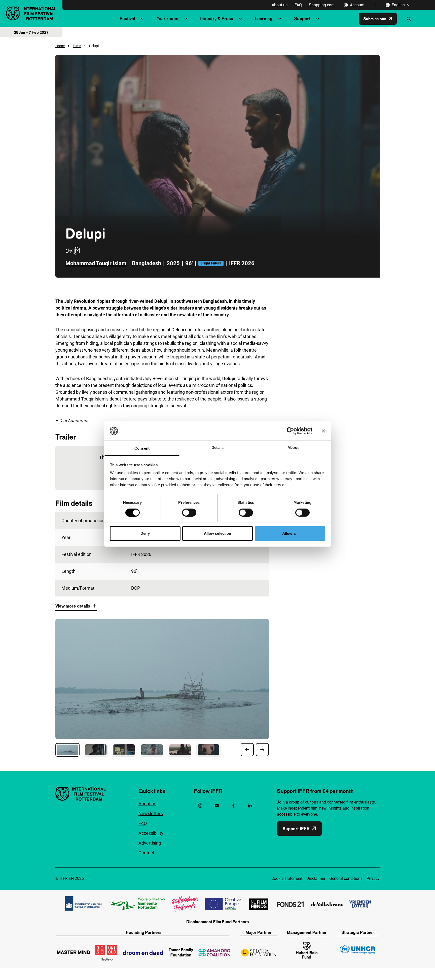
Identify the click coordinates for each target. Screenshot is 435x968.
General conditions (345, 878)
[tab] (67, 750)
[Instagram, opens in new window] (200, 805)
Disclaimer (315, 878)
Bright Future (211, 263)
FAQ (298, 5)
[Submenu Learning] (279, 18)
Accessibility (150, 833)
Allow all (290, 533)
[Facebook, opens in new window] (233, 805)
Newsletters (150, 813)
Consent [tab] (142, 448)
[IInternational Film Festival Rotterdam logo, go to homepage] (31, 13)
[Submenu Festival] (142, 18)
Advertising (149, 843)
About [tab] (293, 447)
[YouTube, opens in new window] (216, 805)
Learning (263, 18)
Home (60, 46)
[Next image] (262, 749)
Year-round (167, 18)
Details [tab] (217, 447)
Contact (146, 852)
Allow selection (217, 533)
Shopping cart (321, 5)
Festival (127, 18)
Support (302, 18)
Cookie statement (286, 878)
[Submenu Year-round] (185, 18)
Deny (145, 533)
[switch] (189, 513)
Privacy (373, 878)
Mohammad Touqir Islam (95, 263)
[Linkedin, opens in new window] (250, 805)
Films (77, 46)
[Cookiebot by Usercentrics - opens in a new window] (290, 431)
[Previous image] (247, 749)
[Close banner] (323, 431)
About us (279, 5)
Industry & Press (216, 18)
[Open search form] (409, 19)
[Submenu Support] (317, 18)
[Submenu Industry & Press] (240, 18)
